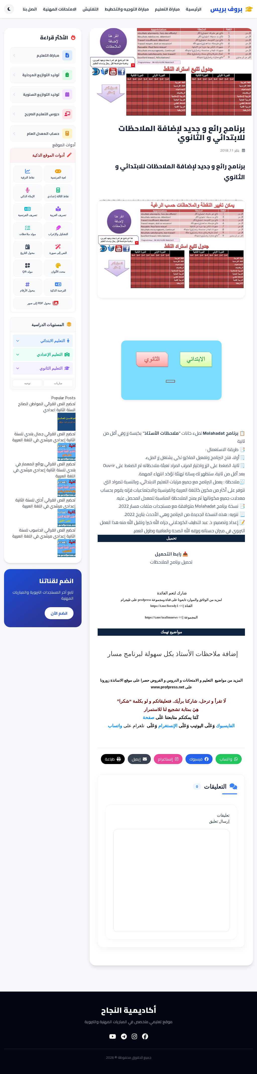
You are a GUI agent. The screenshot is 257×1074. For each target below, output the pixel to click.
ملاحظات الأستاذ (161, 433)
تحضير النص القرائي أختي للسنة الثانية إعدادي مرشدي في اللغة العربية (45, 503)
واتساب (115, 725)
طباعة (110, 759)
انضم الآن (59, 613)
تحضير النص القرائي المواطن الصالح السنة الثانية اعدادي (47, 406)
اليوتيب (196, 725)
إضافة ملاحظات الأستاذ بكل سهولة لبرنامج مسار (172, 653)
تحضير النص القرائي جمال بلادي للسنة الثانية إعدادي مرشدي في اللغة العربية (44, 437)
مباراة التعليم (167, 9)
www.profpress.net (167, 687)
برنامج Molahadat (220, 433)
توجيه (27, 383)
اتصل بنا (30, 9)
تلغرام (138, 725)
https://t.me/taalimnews (161, 617)
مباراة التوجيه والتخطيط (127, 9)
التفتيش (91, 9)
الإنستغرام (167, 725)
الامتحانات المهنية (60, 9)
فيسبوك (196, 759)
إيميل (136, 759)
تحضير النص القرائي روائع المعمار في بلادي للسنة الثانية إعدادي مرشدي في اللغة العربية (44, 470)
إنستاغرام (165, 759)
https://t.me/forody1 (164, 606)
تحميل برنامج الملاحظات (171, 562)
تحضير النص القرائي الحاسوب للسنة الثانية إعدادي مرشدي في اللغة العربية (44, 533)
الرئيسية (194, 9)
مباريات (58, 383)
